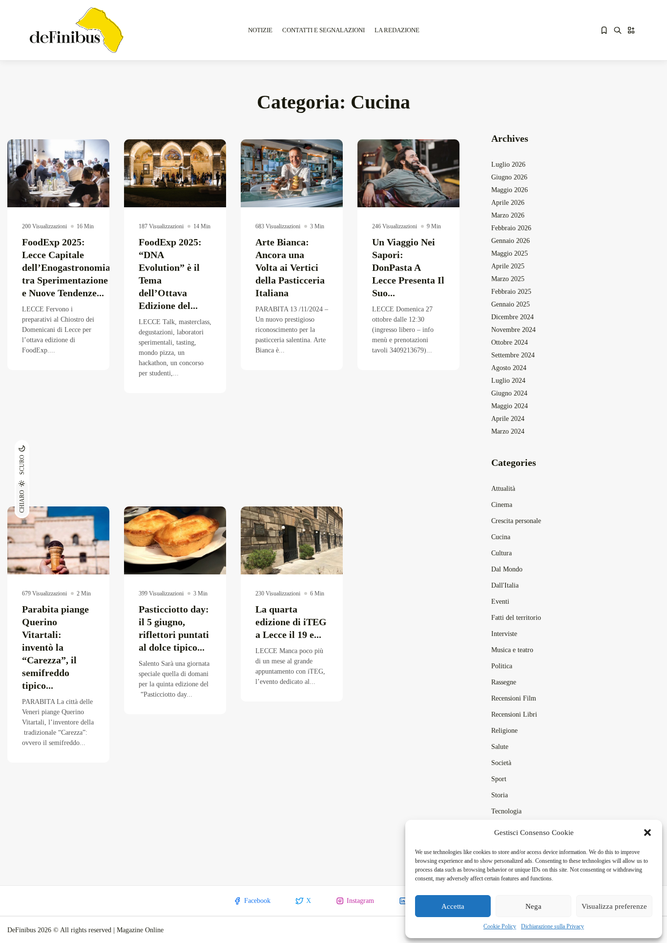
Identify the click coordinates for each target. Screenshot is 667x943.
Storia (499, 795)
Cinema (501, 504)
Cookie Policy (499, 926)
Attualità (503, 488)
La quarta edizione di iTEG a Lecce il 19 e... (291, 622)
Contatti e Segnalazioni (323, 30)
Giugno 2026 (509, 177)
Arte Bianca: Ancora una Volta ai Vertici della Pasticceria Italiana (290, 267)
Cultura (501, 553)
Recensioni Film (513, 698)
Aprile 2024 (507, 418)
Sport (498, 779)
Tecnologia (506, 811)
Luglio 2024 (508, 380)
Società (501, 763)
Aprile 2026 (507, 202)
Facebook (257, 900)
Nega (533, 906)
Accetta (452, 906)
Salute (499, 746)
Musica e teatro (512, 650)
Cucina (500, 537)
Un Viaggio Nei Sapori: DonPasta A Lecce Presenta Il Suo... (408, 267)
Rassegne (503, 682)
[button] (647, 832)
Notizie (260, 30)
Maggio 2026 (509, 190)
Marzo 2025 (507, 279)
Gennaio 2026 (510, 240)
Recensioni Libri (514, 714)
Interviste (504, 633)
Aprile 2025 (507, 266)
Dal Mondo (506, 569)
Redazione (60, 190)
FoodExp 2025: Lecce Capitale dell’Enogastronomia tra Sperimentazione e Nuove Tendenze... (66, 267)
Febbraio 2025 (511, 291)
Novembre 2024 (513, 329)
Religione (504, 730)
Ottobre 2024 (509, 342)
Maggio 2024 (509, 406)
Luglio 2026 (508, 164)
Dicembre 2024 (512, 317)
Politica (501, 666)
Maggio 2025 (509, 253)
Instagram (360, 900)
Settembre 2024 (513, 355)
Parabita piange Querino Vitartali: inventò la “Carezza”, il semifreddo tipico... (55, 647)
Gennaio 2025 (510, 304)
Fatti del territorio (516, 617)
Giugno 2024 (509, 393)
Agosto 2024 (508, 368)
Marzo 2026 (507, 215)
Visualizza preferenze (614, 906)
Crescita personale (516, 521)
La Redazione (397, 30)
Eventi (500, 601)
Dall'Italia (505, 585)
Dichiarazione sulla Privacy (552, 926)
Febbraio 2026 (511, 228)
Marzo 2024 (507, 431)
